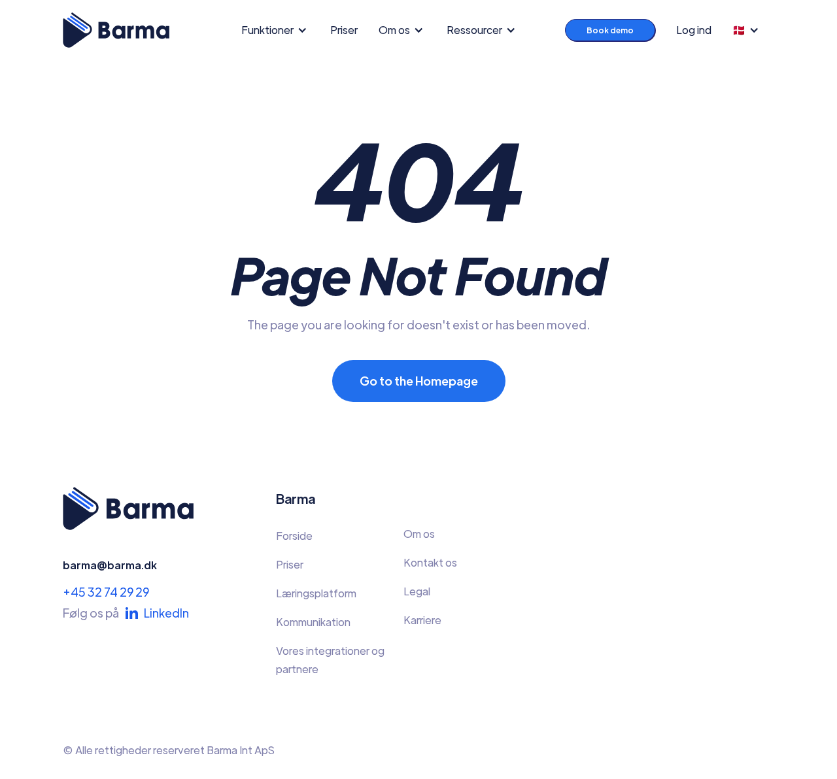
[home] (116, 30)
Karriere (422, 620)
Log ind (693, 30)
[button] (277, 30)
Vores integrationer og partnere (330, 660)
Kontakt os (430, 562)
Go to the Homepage (419, 380)
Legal (416, 591)
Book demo (610, 30)
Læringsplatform (316, 593)
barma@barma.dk (110, 565)
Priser (344, 30)
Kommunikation (313, 622)
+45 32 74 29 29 (106, 591)
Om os (419, 533)
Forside (294, 535)
